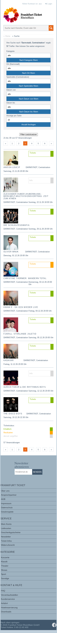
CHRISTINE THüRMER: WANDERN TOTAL (25, 278)
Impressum (6, 503)
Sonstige (5, 578)
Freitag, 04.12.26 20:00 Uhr (40, 311)
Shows (4, 570)
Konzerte (5, 557)
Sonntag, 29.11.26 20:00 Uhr (40, 229)
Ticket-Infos (6, 541)
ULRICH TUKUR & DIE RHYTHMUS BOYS (25, 387)
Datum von (11, 90)
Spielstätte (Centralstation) (17, 77)
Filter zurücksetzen (28, 134)
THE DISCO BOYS (13, 414)
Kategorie (10, 51)
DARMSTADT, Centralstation (38, 167)
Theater (4, 566)
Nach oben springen (10, 622)
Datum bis (10, 103)
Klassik (4, 561)
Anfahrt (4, 603)
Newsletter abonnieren (21, 464)
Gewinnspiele (7, 512)
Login (49, 4)
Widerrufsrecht (8, 545)
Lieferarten (6, 528)
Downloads (6, 611)
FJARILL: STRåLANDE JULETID (20, 334)
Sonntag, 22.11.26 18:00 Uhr (40, 202)
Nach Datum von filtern (28, 99)
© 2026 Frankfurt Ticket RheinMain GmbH (20, 625)
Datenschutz (7, 507)
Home (7, 36)
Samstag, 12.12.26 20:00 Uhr (40, 391)
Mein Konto (6, 524)
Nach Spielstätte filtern (28, 86)
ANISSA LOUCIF (12, 167)
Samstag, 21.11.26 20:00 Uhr (16, 171)
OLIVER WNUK (11, 252)
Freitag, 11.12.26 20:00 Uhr (15, 364)
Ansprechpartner (9, 495)
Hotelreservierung (9, 607)
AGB (3, 499)
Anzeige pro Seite (13, 116)
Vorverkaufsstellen (9, 595)
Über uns (5, 491)
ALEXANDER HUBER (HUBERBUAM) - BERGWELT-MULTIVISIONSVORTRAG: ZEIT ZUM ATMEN (26, 196)
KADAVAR (9, 360)
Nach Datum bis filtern (28, 112)
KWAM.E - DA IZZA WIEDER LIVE (21, 307)
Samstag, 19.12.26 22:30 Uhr (16, 417)
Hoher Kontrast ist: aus (32, 4)
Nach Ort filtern (28, 73)
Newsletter (6, 536)
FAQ (3, 591)
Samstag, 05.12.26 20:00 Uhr (40, 337)
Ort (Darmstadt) (13, 64)
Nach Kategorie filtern (28, 60)
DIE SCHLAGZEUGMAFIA (17, 225)
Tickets (33, 153)
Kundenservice (8, 599)
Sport (3, 574)
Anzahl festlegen (28, 124)
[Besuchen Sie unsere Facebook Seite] (54, 625)
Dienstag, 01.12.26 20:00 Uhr (16, 255)
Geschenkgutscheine (10, 532)
